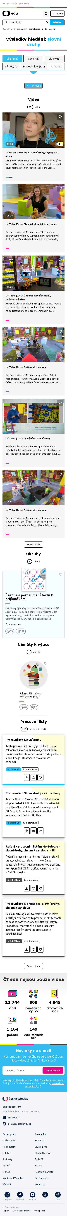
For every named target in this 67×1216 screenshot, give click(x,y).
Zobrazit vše (33, 544)
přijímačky (22, 28)
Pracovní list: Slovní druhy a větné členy (33, 793)
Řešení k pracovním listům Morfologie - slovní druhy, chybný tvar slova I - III (33, 848)
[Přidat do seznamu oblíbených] (60, 117)
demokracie (34, 28)
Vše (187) (12, 58)
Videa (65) (33, 58)
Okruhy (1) (54, 58)
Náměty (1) (11, 66)
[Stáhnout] (27, 777)
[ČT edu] (10, 15)
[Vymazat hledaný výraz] (47, 22)
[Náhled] (34, 777)
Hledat (57, 22)
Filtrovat (36, 85)
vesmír (52, 28)
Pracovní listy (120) (34, 66)
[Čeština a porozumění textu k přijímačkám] (33, 604)
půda (44, 28)
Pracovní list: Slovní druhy (23, 740)
